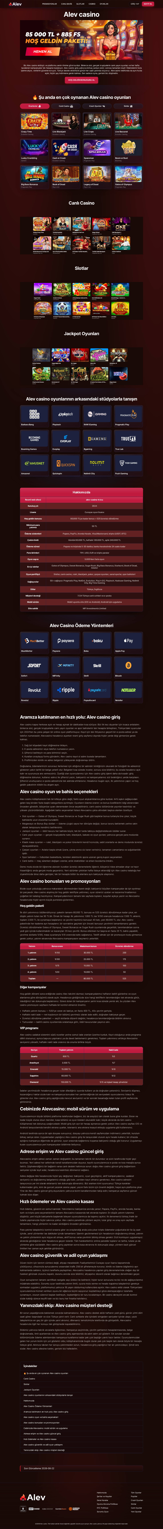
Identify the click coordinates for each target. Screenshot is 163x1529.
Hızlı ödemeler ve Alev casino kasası (40, 1439)
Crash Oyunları (95, 106)
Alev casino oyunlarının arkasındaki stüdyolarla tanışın (48, 1395)
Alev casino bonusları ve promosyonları (41, 1423)
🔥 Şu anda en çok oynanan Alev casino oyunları (46, 1373)
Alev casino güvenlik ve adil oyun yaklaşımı (43, 1445)
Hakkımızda (29, 1401)
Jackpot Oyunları (31, 1390)
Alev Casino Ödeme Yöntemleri (38, 1406)
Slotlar (126, 106)
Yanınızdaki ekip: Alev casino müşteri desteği (44, 1450)
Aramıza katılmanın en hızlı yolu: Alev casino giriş (46, 1412)
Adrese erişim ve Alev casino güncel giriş (42, 1433)
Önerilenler (32, 106)
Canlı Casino (64, 106)
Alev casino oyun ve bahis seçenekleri (41, 1417)
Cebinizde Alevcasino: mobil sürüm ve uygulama (46, 1428)
